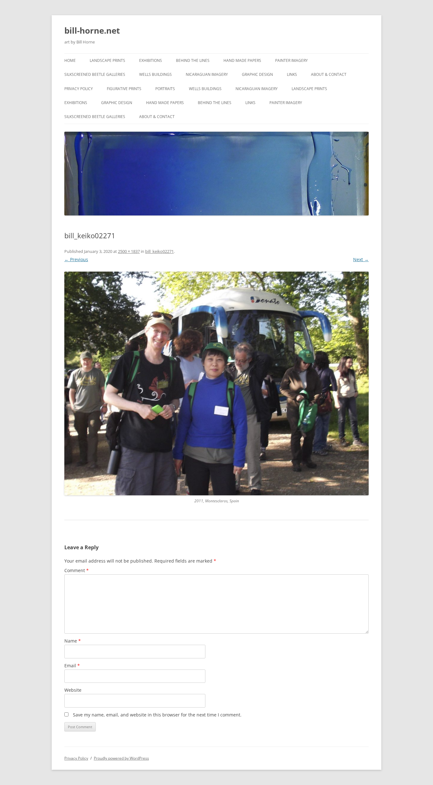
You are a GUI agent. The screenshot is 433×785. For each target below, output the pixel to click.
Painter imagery (291, 60)
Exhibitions (150, 60)
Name (72, 641)
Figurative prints (124, 88)
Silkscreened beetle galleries (94, 74)
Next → (361, 259)
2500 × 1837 (129, 251)
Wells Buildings (155, 74)
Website (72, 690)
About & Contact (328, 74)
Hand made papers (242, 60)
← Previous (76, 259)
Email (72, 666)
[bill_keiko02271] (216, 383)
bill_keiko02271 (159, 251)
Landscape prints (107, 60)
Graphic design (257, 74)
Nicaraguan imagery (207, 74)
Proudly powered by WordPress (121, 758)
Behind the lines (193, 60)
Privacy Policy (78, 88)
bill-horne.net (92, 30)
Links (292, 74)
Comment (76, 570)
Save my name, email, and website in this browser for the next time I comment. (157, 715)
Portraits (165, 88)
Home (70, 60)
